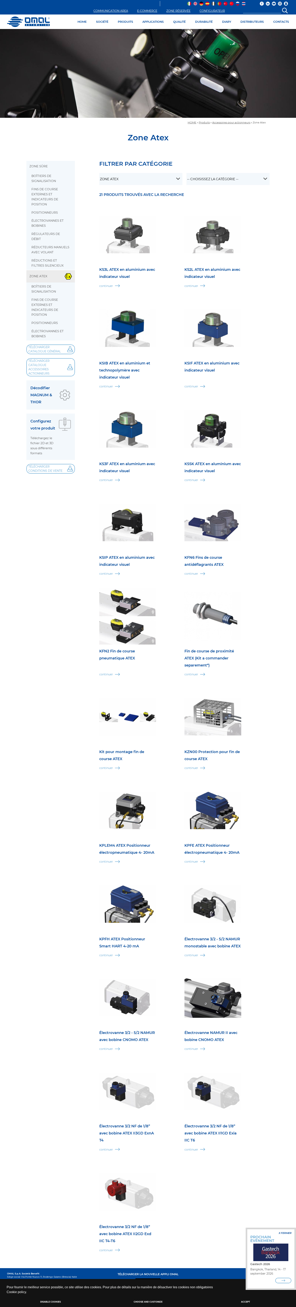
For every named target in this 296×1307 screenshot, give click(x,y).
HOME (82, 22)
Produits (204, 122)
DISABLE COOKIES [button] (50, 1302)
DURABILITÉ (204, 22)
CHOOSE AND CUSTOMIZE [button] (148, 1302)
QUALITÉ (179, 22)
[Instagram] (280, 4)
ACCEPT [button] (245, 1302)
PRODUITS (125, 22)
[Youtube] (274, 4)
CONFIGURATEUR (212, 11)
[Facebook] (262, 4)
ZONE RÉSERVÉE (178, 11)
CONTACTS (281, 22)
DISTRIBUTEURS (252, 22)
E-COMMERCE (147, 11)
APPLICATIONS (153, 22)
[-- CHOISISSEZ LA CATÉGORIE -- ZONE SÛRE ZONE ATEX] (140, 179)
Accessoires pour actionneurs (231, 122)
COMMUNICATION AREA (110, 11)
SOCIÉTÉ (102, 22)
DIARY (226, 22)
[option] (148, 73)
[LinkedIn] (268, 4)
